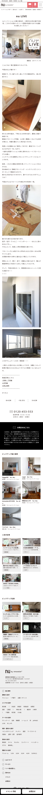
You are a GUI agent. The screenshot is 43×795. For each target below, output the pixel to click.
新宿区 (19, 707)
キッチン (18, 731)
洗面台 (4, 734)
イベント (7, 777)
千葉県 (7, 712)
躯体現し (10, 745)
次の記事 (34, 400)
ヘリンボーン (34, 742)
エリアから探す (6, 703)
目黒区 (32, 707)
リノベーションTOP (5, 9)
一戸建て (13, 698)
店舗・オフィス (22, 698)
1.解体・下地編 (7, 380)
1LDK (12, 753)
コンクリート (25, 742)
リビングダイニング (7, 731)
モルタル (16, 742)
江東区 (9, 710)
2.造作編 (5, 383)
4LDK (27, 753)
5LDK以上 (34, 753)
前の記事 (8, 400)
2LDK (17, 753)
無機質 (18, 720)
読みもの (15, 9)
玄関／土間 (11, 734)
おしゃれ (9, 723)
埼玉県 (13, 712)
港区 (3, 710)
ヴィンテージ (6, 720)
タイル (10, 742)
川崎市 (35, 710)
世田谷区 (25, 707)
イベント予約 (11, 791)
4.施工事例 (5, 386)
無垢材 (4, 742)
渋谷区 (13, 707)
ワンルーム (5, 753)
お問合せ (32, 791)
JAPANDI (35, 720)
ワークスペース (32, 731)
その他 (19, 712)
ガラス (4, 745)
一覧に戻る (21, 400)
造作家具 (19, 734)
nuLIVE (21, 9)
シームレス (25, 720)
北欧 (13, 720)
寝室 (24, 731)
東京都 (4, 707)
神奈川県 (18, 710)
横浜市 (29, 710)
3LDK (22, 753)
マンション (5, 698)
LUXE (3, 723)
